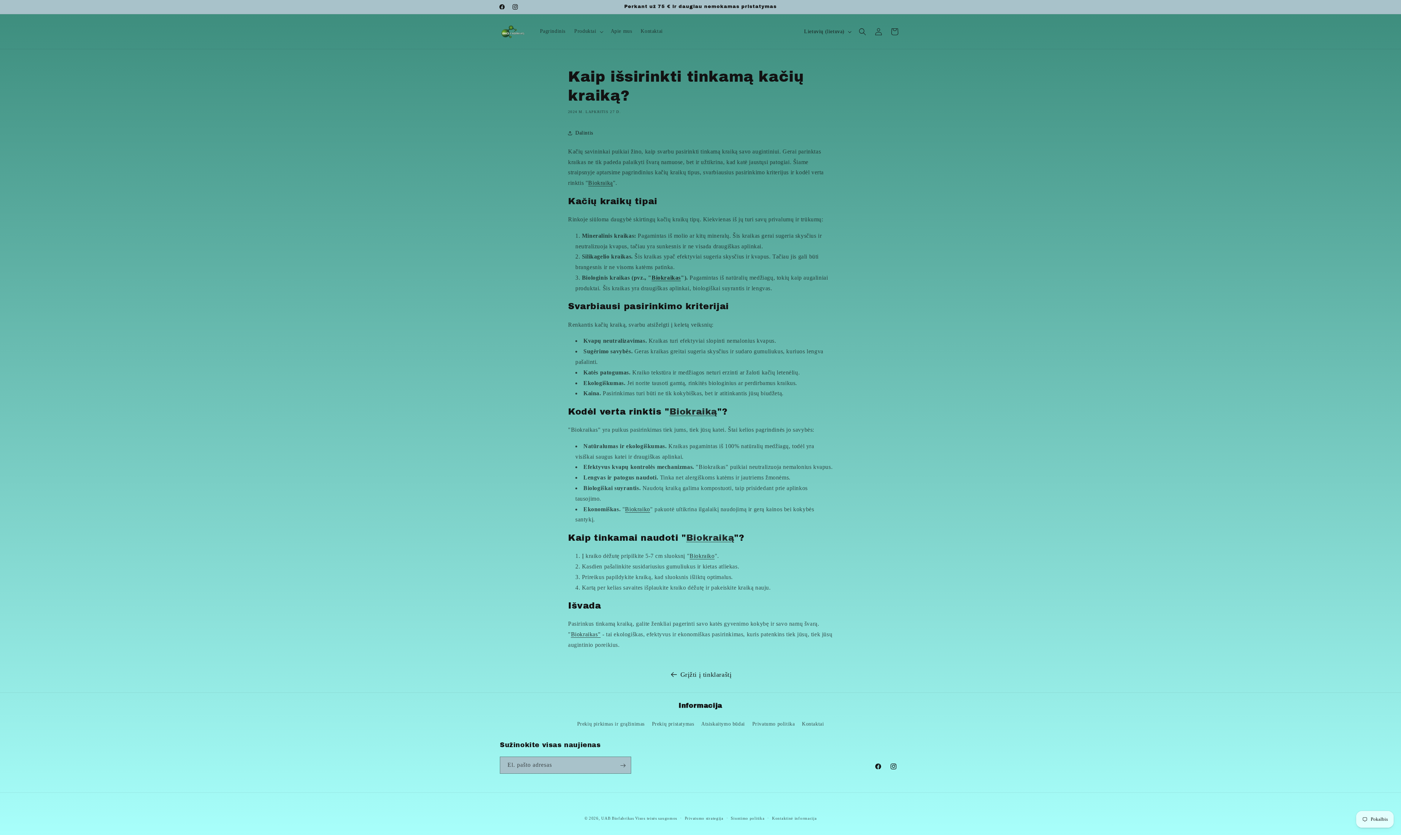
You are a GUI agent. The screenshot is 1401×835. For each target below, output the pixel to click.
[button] (588, 31)
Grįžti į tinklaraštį (706, 674)
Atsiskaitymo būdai (723, 723)
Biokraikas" (586, 635)
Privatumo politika (773, 723)
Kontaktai (813, 723)
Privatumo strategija (704, 818)
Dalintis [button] (584, 133)
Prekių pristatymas (673, 723)
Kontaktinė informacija (794, 818)
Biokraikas (666, 278)
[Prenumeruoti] (623, 765)
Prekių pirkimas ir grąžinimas (611, 723)
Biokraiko (637, 509)
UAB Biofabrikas (617, 818)
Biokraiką (600, 183)
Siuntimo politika (747, 818)
